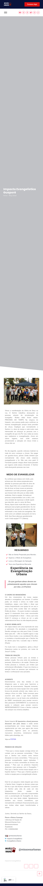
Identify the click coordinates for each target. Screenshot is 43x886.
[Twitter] (30, 12)
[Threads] (23, 12)
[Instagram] (34, 12)
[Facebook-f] (27, 12)
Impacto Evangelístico (14, 838)
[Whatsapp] (38, 12)
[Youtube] (20, 12)
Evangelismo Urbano (14, 841)
